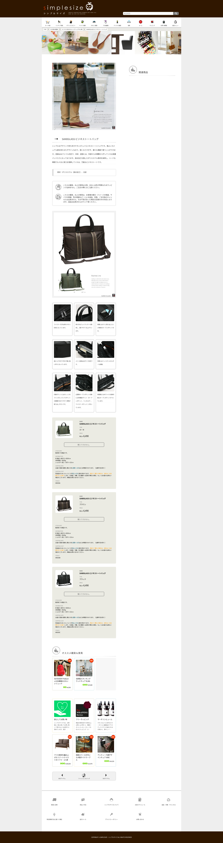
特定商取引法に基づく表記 (54, 819)
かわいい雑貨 (94, 25)
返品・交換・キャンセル (169, 805)
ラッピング (152, 25)
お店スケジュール (140, 805)
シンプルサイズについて (112, 805)
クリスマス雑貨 (117, 25)
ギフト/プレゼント (71, 25)
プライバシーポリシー (111, 819)
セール (140, 25)
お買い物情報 (164, 25)
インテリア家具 (59, 25)
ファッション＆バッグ (84, 778)
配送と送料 (54, 805)
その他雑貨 (105, 25)
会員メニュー (175, 25)
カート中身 (47, 25)
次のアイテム (106, 778)
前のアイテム (62, 778)
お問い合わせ (140, 819)
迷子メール (83, 819)
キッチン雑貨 (82, 25)
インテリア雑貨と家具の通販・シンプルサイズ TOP (111, 8)
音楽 (129, 25)
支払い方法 (83, 805)
